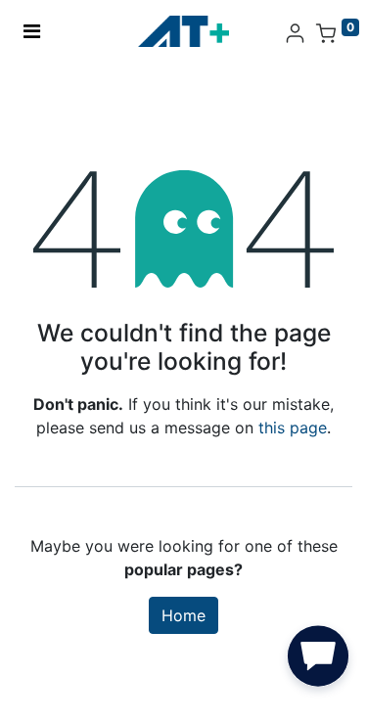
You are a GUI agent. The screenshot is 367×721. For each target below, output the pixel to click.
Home (183, 615)
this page (292, 427)
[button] (318, 660)
